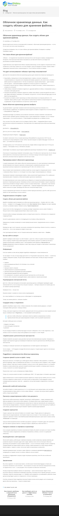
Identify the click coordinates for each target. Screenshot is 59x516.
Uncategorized (32, 30)
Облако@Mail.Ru (14, 128)
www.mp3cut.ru (48, 450)
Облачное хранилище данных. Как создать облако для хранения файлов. (29, 12)
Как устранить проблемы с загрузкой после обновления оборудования (11, 493)
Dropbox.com (52, 149)
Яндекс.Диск (23, 134)
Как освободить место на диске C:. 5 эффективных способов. (29, 492)
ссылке (19, 204)
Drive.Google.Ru (25, 131)
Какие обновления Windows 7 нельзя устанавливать (47, 492)
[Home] (3, 12)
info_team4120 (9, 30)
